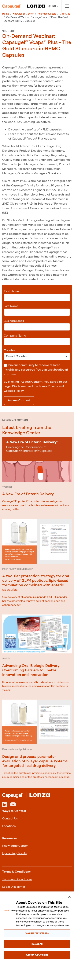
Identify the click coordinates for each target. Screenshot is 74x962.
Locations (9, 826)
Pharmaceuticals (47, 13)
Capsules (65, 13)
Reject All (36, 944)
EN (54, 5)
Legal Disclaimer (13, 887)
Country (9, 350)
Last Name (11, 306)
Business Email (14, 321)
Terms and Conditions (17, 879)
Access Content (19, 400)
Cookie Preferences (36, 933)
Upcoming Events (14, 853)
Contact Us (10, 818)
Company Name (15, 335)
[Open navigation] (67, 6)
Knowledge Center (23, 13)
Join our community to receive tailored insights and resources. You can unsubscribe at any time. (36, 369)
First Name (11, 291)
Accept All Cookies (37, 954)
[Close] (69, 897)
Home (5, 13)
